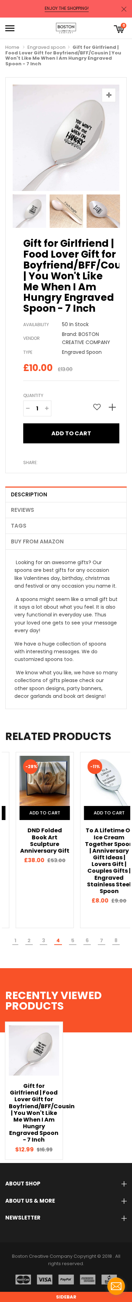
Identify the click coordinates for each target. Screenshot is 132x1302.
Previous (20, 209)
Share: (30, 462)
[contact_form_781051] (116, 1286)
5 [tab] (72, 940)
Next (112, 209)
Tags (18, 525)
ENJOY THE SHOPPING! (67, 8)
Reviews (22, 510)
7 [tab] (101, 940)
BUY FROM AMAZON (37, 541)
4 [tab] (58, 940)
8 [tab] (116, 940)
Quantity (33, 395)
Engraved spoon (46, 47)
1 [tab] (15, 940)
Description (29, 494)
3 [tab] (43, 940)
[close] (124, 9)
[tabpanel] (34, 840)
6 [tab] (87, 940)
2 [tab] (29, 940)
